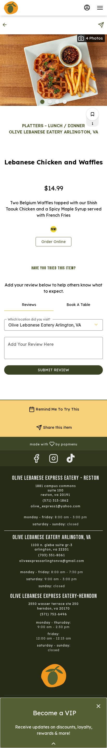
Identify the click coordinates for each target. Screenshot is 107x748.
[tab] (29, 304)
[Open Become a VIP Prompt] (53, 743)
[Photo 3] (57, 102)
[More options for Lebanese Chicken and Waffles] (92, 114)
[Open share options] (101, 25)
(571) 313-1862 (56, 500)
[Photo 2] (50, 102)
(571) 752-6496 (53, 614)
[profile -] (87, 7)
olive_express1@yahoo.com (56, 506)
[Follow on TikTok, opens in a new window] (70, 459)
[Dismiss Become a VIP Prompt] (98, 706)
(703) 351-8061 (51, 555)
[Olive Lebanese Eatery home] (27, 7)
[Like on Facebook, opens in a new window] (36, 459)
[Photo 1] (42, 102)
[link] (53, 241)
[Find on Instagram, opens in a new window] (53, 459)
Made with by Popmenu (40, 443)
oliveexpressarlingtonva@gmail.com (51, 561)
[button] (6, 25)
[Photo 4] (65, 102)
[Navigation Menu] (100, 7)
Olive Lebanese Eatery (53, 675)
